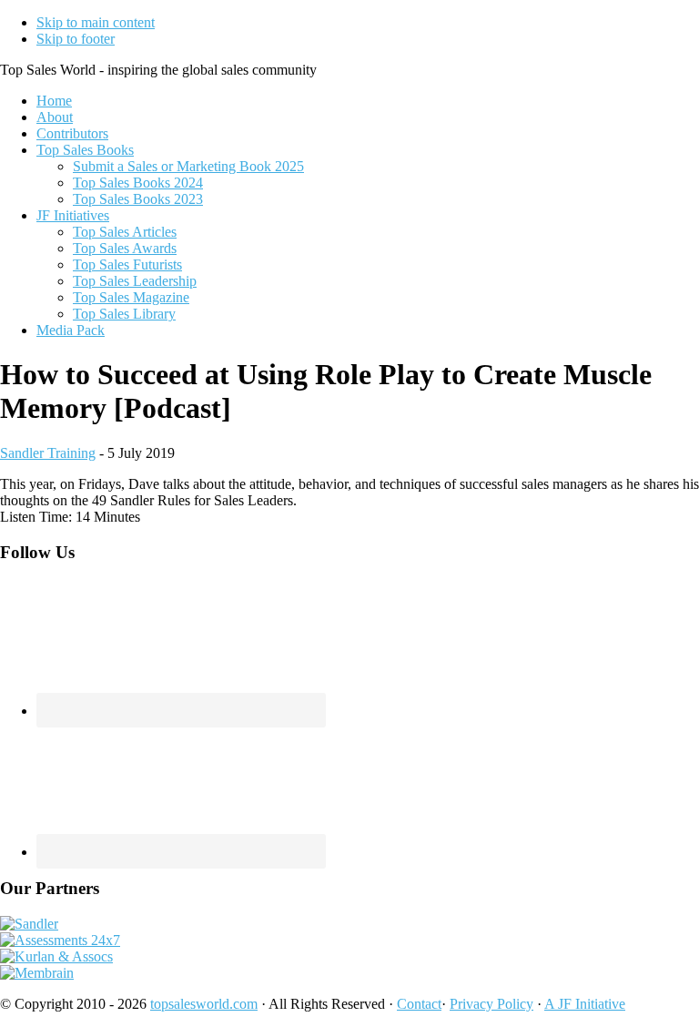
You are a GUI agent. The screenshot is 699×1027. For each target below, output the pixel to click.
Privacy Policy (491, 1004)
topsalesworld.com (204, 1004)
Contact (419, 1004)
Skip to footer (75, 38)
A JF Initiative (584, 1004)
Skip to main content (95, 22)
